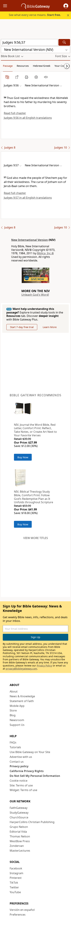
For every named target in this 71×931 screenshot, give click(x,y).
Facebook (16, 868)
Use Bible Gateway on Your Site (30, 752)
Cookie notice (18, 780)
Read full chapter (15, 113)
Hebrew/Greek (41, 65)
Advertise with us (21, 757)
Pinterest (16, 878)
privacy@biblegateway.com (21, 668)
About (14, 691)
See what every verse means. (35, 15)
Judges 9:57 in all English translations (28, 198)
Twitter (14, 887)
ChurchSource (19, 817)
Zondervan (17, 846)
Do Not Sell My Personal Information (35, 776)
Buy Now (22, 457)
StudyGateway (19, 812)
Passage (8, 65)
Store (13, 710)
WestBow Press (20, 841)
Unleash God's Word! (35, 295)
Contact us (17, 761)
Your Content (62, 65)
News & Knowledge (22, 696)
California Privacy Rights (27, 771)
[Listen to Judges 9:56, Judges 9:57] (46, 77)
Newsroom (17, 720)
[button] (65, 5)
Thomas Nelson (20, 836)
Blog (13, 715)
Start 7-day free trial (22, 327)
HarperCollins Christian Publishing (32, 822)
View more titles (35, 538)
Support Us (17, 725)
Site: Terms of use (21, 785)
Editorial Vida (18, 831)
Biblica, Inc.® (45, 253)
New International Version (29, 240)
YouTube (15, 892)
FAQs (13, 742)
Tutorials (15, 747)
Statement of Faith (22, 701)
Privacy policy (19, 766)
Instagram (16, 873)
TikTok (14, 882)
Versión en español (22, 910)
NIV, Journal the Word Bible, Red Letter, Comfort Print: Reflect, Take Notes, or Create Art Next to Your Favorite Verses (35, 430)
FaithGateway (18, 808)
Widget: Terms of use (23, 790)
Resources (23, 65)
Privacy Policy (44, 665)
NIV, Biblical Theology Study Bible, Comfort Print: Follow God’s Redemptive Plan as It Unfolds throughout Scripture (33, 497)
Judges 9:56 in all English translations (28, 118)
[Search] (64, 42)
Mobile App (17, 706)
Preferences (18, 914)
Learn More (50, 327)
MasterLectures (20, 850)
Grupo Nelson (19, 827)
